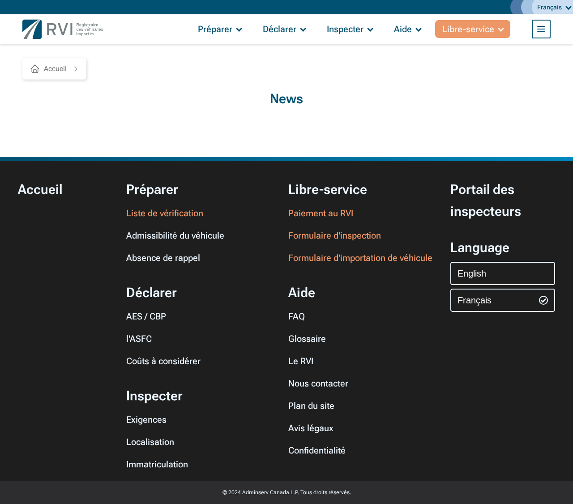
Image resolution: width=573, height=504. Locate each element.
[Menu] (541, 29)
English (472, 273)
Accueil (55, 68)
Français (475, 300)
